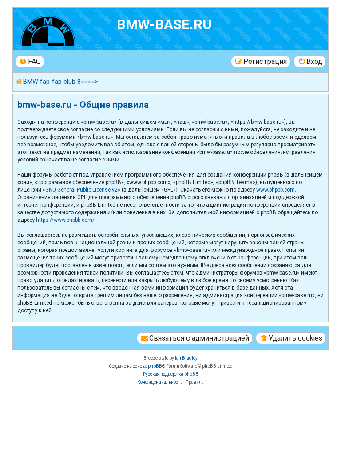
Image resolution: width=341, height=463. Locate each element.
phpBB (155, 366)
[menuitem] (29, 61)
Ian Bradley (186, 358)
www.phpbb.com (275, 190)
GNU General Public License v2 (81, 190)
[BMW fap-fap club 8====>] (66, 28)
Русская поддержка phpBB (170, 374)
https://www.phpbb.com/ (65, 220)
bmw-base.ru (164, 24)
